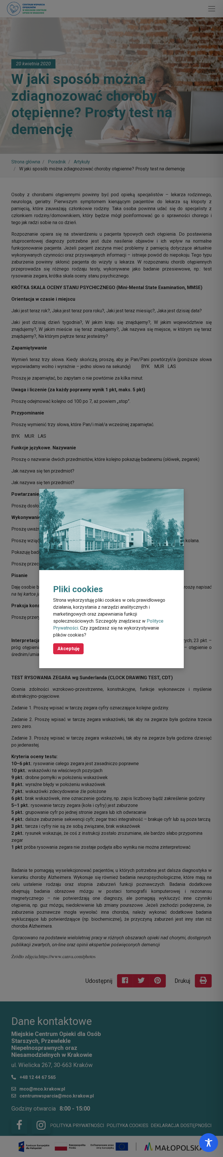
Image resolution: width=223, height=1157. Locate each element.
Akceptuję (68, 648)
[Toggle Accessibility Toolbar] (209, 1143)
